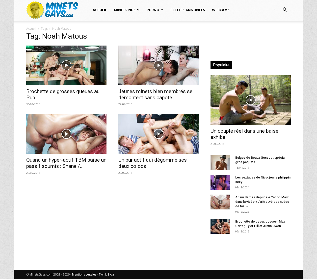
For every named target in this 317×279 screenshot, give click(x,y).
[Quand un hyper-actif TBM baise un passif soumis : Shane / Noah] (66, 134)
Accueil (100, 9)
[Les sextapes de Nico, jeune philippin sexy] (220, 182)
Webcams (221, 9)
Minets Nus (124, 9)
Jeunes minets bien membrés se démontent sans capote (155, 94)
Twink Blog (106, 274)
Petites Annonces (187, 9)
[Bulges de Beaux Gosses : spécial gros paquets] (220, 162)
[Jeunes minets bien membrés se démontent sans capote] (158, 65)
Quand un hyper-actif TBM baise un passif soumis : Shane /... (66, 163)
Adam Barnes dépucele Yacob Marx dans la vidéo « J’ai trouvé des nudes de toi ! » (262, 201)
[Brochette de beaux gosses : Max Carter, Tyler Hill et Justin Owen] (220, 226)
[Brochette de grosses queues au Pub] (66, 65)
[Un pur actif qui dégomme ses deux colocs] (158, 134)
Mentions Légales (84, 274)
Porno (153, 9)
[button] (285, 10)
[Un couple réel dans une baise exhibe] (251, 100)
